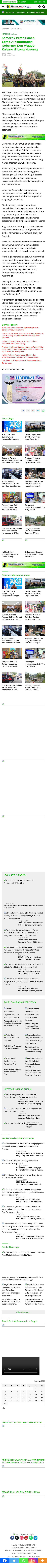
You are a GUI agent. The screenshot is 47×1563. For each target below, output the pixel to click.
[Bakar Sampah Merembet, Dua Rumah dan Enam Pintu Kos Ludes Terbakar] (34, 1014)
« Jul (3, 1408)
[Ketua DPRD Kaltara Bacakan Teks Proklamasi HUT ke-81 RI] (23, 890)
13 (23, 1394)
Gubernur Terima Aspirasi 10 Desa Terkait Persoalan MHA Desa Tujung (19, 342)
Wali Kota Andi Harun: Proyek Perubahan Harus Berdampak (21, 362)
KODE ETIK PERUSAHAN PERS (24, 1553)
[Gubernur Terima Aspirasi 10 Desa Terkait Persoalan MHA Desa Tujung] (12, 450)
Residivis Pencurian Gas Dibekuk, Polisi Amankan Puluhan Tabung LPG (33, 1072)
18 (11, 1397)
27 (23, 1400)
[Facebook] (12, 1538)
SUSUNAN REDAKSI (27, 1545)
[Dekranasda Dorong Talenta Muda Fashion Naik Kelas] (35, 544)
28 (30, 1400)
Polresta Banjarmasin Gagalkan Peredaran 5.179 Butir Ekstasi (13, 1023)
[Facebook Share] (23, 410)
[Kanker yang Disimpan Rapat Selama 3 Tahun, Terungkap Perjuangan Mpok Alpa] (23, 1096)
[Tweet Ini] (28, 410)
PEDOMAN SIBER (34, 1550)
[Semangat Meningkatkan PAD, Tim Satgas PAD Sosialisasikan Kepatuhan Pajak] (35, 497)
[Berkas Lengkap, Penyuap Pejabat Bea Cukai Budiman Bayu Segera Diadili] (34, 1039)
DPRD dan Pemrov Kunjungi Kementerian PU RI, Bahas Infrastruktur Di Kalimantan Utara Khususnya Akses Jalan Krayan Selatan (30, 958)
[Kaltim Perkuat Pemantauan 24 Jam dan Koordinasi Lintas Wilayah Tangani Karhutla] (12, 473)
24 (5, 1400)
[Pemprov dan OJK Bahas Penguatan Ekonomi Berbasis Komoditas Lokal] (12, 497)
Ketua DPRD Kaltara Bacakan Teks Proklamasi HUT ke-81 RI (23, 906)
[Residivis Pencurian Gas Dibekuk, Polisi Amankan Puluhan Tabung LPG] (34, 1062)
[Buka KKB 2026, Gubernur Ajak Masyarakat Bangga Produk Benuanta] (12, 426)
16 (42, 1394)
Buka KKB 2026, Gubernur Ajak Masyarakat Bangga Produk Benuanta (20, 329)
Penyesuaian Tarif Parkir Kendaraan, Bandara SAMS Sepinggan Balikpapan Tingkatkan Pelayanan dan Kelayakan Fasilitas (35, 530)
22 (36, 1397)
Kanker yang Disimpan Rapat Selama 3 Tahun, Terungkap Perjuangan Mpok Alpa (30, 1102)
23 (42, 1397)
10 (5, 1394)
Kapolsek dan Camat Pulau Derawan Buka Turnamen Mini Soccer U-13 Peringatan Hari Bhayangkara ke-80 (34, 1301)
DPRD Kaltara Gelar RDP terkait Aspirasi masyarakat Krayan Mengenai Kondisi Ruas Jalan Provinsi (30, 989)
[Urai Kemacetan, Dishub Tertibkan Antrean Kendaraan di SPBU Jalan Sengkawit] (12, 520)
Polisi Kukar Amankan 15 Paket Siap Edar (13, 1047)
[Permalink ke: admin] (4, 54)
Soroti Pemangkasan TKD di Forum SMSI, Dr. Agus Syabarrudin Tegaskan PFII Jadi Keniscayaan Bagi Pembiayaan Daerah (30, 1217)
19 (17, 1397)
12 (17, 1394)
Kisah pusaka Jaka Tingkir (34, 1125)
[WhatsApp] (31, 1538)
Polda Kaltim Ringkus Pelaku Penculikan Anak (12, 1071)
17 (5, 1397)
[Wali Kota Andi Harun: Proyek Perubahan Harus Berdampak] (35, 473)
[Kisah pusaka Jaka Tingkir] (15, 1123)
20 (23, 1397)
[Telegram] (35, 1538)
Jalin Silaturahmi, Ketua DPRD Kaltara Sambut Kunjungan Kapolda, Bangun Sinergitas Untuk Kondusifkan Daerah (30, 924)
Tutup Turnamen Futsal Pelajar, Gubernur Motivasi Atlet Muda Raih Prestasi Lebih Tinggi (22, 1278)
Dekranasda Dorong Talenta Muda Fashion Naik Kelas (34, 554)
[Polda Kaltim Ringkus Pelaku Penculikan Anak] (13, 1062)
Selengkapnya (22, 1312)
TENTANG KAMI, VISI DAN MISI (23, 1548)
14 (30, 1394)
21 (30, 1397)
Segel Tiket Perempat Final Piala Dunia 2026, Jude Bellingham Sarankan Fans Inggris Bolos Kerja (11, 1301)
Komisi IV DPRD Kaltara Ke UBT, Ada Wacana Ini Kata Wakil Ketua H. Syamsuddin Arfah (29, 972)
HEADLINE (6, 34)
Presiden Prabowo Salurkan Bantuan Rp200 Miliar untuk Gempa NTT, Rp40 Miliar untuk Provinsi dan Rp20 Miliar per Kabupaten (22, 349)
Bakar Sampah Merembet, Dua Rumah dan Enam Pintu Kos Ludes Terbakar (32, 1026)
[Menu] (3, 6)
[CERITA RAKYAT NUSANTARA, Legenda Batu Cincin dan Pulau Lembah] (23, 1110)
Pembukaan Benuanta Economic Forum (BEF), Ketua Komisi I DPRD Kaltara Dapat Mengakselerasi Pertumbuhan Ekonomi (30, 941)
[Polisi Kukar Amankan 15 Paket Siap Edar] (13, 1039)
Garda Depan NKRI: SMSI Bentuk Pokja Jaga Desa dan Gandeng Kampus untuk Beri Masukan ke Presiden (22, 335)
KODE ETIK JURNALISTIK (15, 1550)
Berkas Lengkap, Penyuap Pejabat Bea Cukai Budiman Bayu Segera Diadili (34, 1049)
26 (17, 1400)
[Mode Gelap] (39, 7)
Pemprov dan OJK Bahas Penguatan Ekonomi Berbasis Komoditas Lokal (9, 507)
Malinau (14, 34)
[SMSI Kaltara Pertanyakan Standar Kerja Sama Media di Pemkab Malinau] (23, 1176)
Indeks (14, 1545)
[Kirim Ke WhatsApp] (43, 410)
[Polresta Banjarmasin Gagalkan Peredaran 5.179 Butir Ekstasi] (13, 1013)
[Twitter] (17, 1538)
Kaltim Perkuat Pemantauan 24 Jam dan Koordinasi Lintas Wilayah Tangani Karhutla (20, 356)
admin (9, 54)
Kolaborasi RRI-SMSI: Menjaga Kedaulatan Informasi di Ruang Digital (29, 1169)
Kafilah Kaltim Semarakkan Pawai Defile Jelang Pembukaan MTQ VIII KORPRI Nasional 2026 (11, 554)
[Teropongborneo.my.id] (19, 6)
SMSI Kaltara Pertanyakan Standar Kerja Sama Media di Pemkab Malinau (28, 1183)
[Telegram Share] (38, 410)
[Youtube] (26, 1538)
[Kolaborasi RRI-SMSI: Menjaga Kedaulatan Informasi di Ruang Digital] (23, 1162)
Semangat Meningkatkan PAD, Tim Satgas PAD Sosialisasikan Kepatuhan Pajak (35, 507)
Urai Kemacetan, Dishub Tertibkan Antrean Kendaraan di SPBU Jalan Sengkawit (12, 530)
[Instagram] (22, 1538)
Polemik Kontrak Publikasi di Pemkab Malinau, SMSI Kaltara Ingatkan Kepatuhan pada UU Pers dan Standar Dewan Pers (28, 1200)
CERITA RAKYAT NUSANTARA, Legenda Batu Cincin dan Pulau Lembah (30, 1117)
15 (36, 1394)
